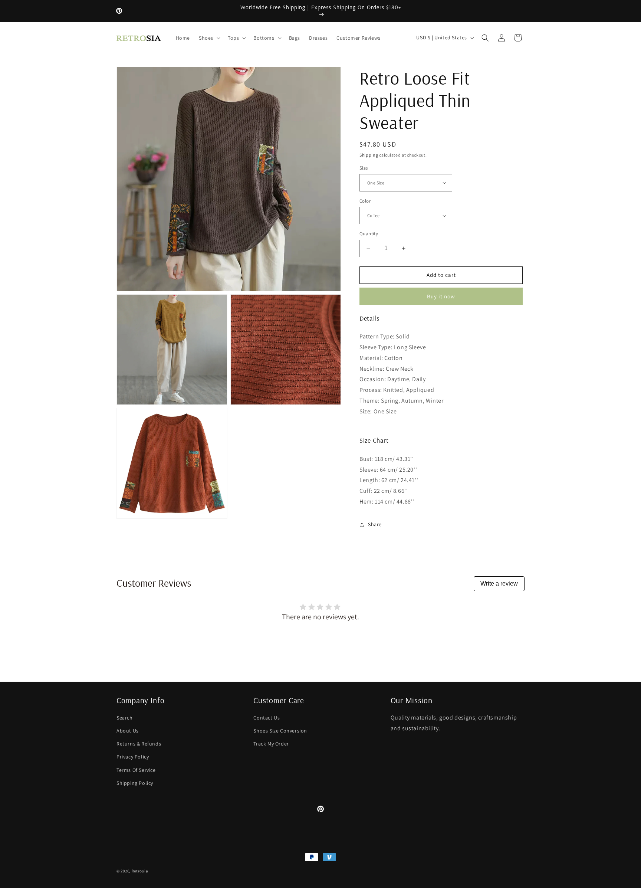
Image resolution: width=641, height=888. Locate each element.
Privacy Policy (132, 756)
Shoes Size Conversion (280, 730)
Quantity (368, 233)
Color (365, 201)
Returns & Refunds (138, 743)
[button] (208, 38)
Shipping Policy (134, 783)
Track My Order (271, 743)
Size (363, 168)
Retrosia (140, 871)
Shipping (368, 155)
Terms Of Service (136, 770)
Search (124, 717)
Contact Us (266, 717)
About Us (127, 730)
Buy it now (441, 296)
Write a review (499, 583)
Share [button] (375, 524)
